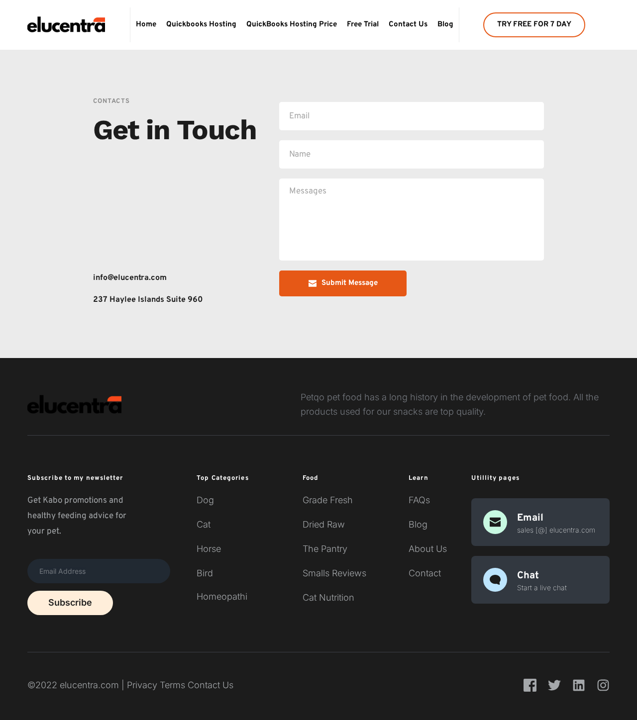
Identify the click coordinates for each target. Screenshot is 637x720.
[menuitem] (146, 25)
